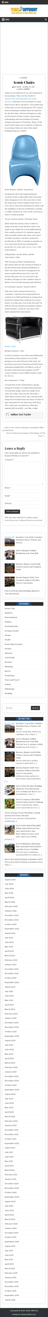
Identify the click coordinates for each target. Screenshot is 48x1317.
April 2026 (9, 898)
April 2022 (9, 1112)
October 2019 (10, 1237)
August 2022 (10, 1094)
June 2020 (9, 1210)
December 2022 (12, 1076)
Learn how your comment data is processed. (24, 520)
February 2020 (11, 1224)
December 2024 (11, 969)
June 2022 (9, 1103)
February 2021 (11, 1175)
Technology (10, 676)
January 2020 (11, 1228)
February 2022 (11, 1121)
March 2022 (10, 1117)
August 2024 (10, 987)
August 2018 (10, 1300)
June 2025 (9, 942)
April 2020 (9, 1215)
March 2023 (10, 1063)
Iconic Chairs (24, 82)
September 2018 (12, 1295)
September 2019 (12, 1242)
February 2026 (11, 906)
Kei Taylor (17, 87)
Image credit (10, 346)
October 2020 (11, 1192)
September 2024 (12, 982)
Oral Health (10, 658)
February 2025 (11, 960)
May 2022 (9, 1108)
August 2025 (10, 933)
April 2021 (9, 1166)
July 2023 (9, 1045)
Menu (6, 2)
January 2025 (11, 965)
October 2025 (11, 924)
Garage (8, 635)
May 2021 (9, 1161)
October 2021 (10, 1139)
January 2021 (10, 1179)
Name (8, 488)
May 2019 (9, 1260)
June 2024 (9, 996)
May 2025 (9, 947)
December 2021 (11, 1130)
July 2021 (9, 1152)
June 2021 (9, 1157)
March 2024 (10, 1009)
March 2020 (10, 1219)
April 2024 (9, 1005)
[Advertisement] (24, 47)
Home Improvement (13, 644)
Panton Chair (31, 247)
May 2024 (9, 1000)
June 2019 (9, 1255)
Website (8, 503)
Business (8, 613)
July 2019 (9, 1251)
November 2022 (12, 1081)
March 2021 (10, 1170)
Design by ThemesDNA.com (24, 1314)
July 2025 (9, 938)
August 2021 (10, 1148)
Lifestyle (8, 653)
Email (8, 496)
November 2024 (12, 973)
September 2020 (12, 1197)
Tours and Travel (12, 680)
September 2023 (12, 1036)
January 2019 (10, 1278)
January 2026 (11, 911)
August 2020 (10, 1201)
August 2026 (10, 880)
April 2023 (9, 1058)
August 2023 (10, 1040)
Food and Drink (11, 626)
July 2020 (9, 1206)
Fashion (8, 622)
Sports (8, 671)
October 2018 (10, 1291)
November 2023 (12, 1027)
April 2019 (9, 1264)
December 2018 (11, 1282)
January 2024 (10, 1018)
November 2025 (12, 920)
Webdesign (9, 689)
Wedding (8, 693)
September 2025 (12, 929)
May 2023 (9, 1054)
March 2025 (10, 956)
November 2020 (12, 1188)
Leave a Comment (24, 89)
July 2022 (9, 1099)
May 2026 (9, 893)
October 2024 (10, 978)
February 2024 (11, 1014)
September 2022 (12, 1090)
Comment (9, 460)
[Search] (46, 19)
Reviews (24, 78)
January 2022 (11, 1125)
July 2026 (9, 884)
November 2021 (12, 1134)
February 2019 (11, 1273)
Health (7, 640)
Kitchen (8, 649)
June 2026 (9, 889)
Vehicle (8, 684)
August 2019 (10, 1246)
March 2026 (10, 902)
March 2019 (10, 1269)
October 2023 (11, 1032)
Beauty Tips (10, 608)
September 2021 (12, 1143)
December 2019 (11, 1233)
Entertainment (11, 617)
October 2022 (11, 1085)
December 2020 (12, 1184)
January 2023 (11, 1072)
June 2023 (9, 1049)
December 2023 (12, 1023)
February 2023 (11, 1067)
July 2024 (9, 991)
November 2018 (12, 1286)
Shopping (9, 667)
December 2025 (12, 915)
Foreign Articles (12, 631)
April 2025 (9, 951)
